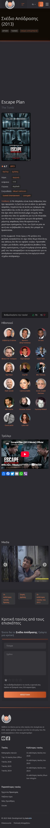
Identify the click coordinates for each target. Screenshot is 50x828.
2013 (12, 166)
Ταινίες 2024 (6, 770)
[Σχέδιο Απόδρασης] (16, 137)
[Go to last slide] (5, 565)
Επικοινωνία (6, 823)
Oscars (4, 805)
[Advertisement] (25, 73)
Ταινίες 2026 (6, 762)
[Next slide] (45, 565)
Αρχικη (5, 31)
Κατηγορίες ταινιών (9, 753)
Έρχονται (9, 792)
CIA (35, 215)
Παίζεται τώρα (6, 796)
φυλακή (39, 218)
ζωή (19, 204)
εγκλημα (14, 224)
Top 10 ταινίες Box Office (11, 757)
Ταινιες (14, 31)
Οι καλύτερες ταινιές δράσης (7, 598)
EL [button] (33, 4)
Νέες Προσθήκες (8, 801)
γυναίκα (4, 215)
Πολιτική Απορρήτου (22, 823)
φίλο (44, 247)
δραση (15, 256)
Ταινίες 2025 (6, 766)
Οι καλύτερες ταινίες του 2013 (41, 598)
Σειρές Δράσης (23, 596)
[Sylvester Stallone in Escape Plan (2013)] (25, 564)
